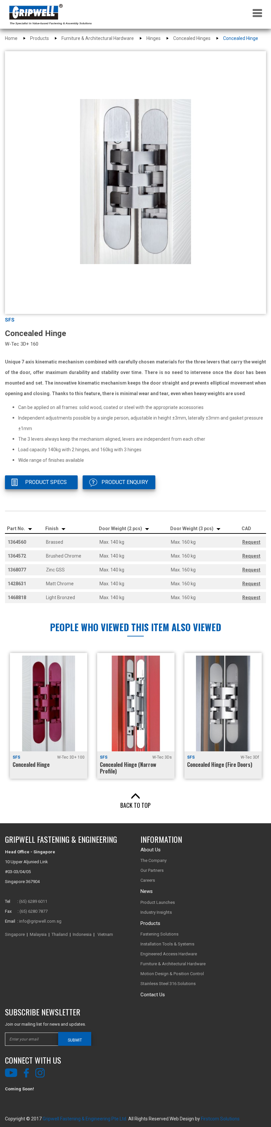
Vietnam (105, 934)
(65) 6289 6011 (33, 901)
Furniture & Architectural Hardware (97, 38)
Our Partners (152, 870)
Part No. (16, 528)
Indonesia (82, 934)
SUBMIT (75, 1040)
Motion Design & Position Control (172, 973)
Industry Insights (156, 912)
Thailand (60, 934)
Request (251, 542)
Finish (52, 528)
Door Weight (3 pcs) (192, 528)
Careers (147, 880)
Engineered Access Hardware (168, 953)
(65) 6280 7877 (33, 911)
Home (11, 38)
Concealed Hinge (240, 38)
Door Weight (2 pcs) (121, 528)
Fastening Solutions (159, 934)
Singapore (15, 934)
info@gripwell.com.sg (40, 921)
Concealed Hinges (192, 38)
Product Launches (157, 902)
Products (39, 38)
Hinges (153, 38)
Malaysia (38, 934)
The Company (153, 860)
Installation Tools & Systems (167, 943)
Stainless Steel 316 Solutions (168, 983)
